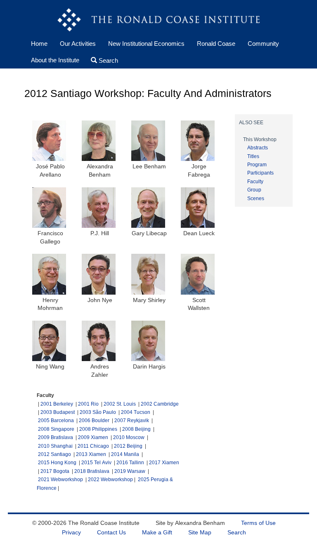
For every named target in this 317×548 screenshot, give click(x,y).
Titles (253, 156)
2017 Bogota (54, 471)
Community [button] (263, 43)
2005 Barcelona (56, 420)
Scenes (255, 198)
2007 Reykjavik (131, 420)
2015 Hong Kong (57, 462)
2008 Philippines (98, 429)
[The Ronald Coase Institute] (158, 20)
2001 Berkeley (56, 404)
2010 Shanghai (55, 446)
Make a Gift (157, 532)
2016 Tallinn (130, 462)
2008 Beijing (136, 429)
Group (254, 190)
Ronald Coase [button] (216, 43)
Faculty (255, 181)
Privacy (71, 532)
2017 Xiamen (164, 462)
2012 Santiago (54, 454)
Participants (260, 173)
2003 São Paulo (98, 412)
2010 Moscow (128, 437)
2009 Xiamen (93, 437)
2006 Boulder (94, 420)
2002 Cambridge (160, 404)
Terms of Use (258, 523)
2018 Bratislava (91, 471)
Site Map (199, 532)
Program (257, 165)
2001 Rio (88, 404)
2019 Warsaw (129, 471)
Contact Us (111, 532)
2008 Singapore (56, 429)
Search (106, 60)
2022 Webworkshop (110, 479)
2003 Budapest (57, 412)
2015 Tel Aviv (96, 462)
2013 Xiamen (91, 454)
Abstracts (257, 148)
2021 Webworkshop (60, 479)
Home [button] (42, 43)
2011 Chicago (93, 446)
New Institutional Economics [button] (146, 43)
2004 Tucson (135, 412)
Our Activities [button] (78, 43)
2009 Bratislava (55, 437)
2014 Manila (125, 454)
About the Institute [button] (55, 60)
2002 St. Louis (120, 404)
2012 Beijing (128, 446)
